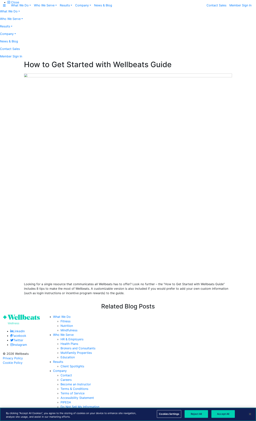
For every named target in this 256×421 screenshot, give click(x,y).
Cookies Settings (169, 413)
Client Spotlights (72, 366)
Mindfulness (69, 330)
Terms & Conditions (74, 389)
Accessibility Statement (77, 398)
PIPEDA (66, 402)
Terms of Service (73, 393)
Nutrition (67, 326)
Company (60, 371)
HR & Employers (72, 339)
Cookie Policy (12, 363)
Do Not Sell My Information (80, 407)
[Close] (250, 414)
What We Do (62, 317)
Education (68, 357)
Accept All (223, 413)
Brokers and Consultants (78, 348)
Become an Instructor (76, 384)
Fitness (65, 321)
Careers (66, 380)
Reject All (196, 413)
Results (58, 362)
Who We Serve (63, 335)
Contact (66, 375)
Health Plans (69, 344)
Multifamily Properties (76, 353)
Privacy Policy (13, 358)
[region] (128, 414)
